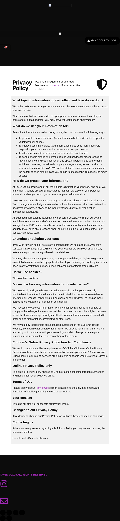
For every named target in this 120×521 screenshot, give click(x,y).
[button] (60, 34)
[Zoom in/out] (3, 512)
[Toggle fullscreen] (9, 512)
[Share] (15, 512)
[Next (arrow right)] (9, 518)
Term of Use (42, 387)
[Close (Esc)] (22, 512)
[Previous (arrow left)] (3, 518)
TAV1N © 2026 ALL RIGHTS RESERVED (23, 474)
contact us (55, 85)
